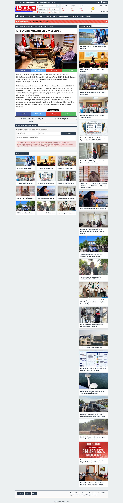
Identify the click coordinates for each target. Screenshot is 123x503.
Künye (82, 16)
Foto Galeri (53, 12)
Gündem (22, 16)
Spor (28, 16)
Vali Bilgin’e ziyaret (61, 119)
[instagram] (104, 2)
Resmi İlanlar (74, 16)
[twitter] (99, 2)
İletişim (52, 9)
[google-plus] (101, 2)
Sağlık (34, 16)
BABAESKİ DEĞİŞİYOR (39, 22)
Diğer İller (105, 11)
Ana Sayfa (41, 9)
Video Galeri (42, 12)
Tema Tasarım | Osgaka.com (61, 501)
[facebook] (96, 2)
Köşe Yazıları (63, 16)
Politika (55, 16)
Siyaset (40, 16)
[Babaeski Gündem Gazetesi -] (25, 8)
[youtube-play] (106, 2)
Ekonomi (48, 16)
